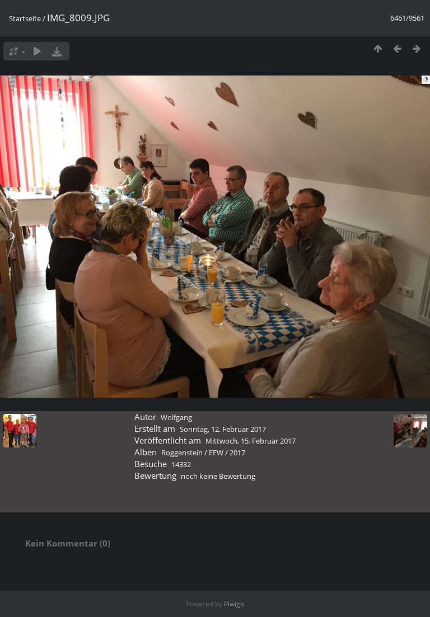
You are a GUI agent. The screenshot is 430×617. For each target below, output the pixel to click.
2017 (237, 453)
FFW (216, 453)
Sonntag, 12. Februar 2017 (223, 429)
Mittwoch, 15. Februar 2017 (250, 441)
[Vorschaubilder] (377, 48)
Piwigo (234, 604)
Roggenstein (182, 453)
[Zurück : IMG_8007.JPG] (397, 48)
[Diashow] (37, 51)
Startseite (25, 18)
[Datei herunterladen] (57, 51)
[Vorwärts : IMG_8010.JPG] (417, 48)
